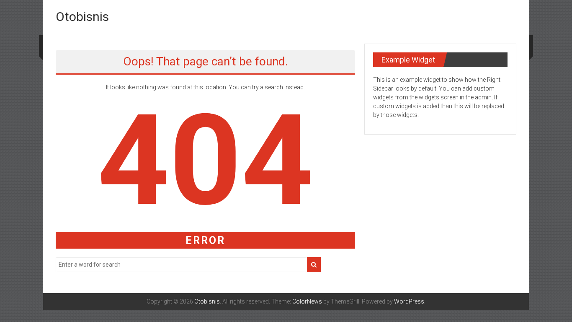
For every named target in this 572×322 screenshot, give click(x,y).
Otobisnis (82, 16)
